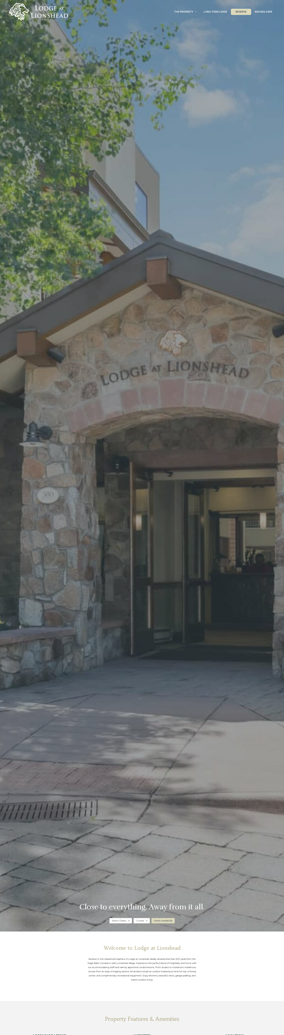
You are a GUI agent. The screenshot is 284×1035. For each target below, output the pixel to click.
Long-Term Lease (215, 11)
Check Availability (163, 920)
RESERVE (241, 11)
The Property (183, 11)
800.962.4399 (263, 11)
